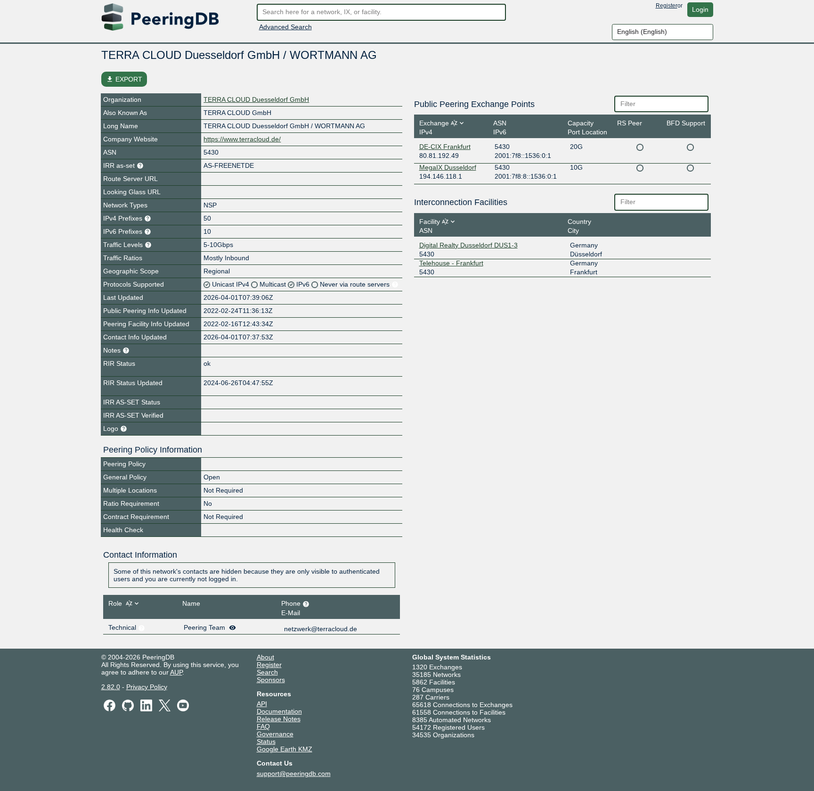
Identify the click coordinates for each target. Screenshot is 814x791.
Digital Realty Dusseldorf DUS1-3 (468, 245)
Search (267, 672)
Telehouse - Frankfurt (451, 263)
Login (700, 9)
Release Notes (279, 719)
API (262, 704)
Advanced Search (285, 27)
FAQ (263, 726)
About (265, 657)
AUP (176, 672)
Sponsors (271, 680)
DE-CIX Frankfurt (445, 146)
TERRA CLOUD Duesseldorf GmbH (256, 99)
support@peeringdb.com (294, 773)
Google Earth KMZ (284, 749)
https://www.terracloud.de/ (242, 139)
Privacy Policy (146, 687)
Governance (275, 734)
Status (266, 741)
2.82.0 (110, 687)
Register (666, 5)
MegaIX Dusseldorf (447, 167)
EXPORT (124, 79)
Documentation (279, 711)
